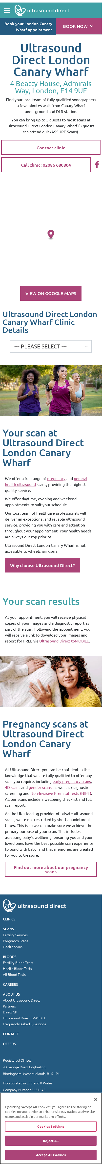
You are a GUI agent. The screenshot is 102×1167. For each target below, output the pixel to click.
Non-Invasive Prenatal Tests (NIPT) (60, 793)
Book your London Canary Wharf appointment (28, 26)
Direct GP (10, 1011)
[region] (51, 1128)
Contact (11, 1033)
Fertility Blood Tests (18, 962)
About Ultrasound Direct (21, 1000)
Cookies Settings (50, 1126)
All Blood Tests (14, 974)
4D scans (12, 787)
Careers (10, 984)
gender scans (40, 787)
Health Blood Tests (17, 968)
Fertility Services (15, 934)
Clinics (9, 919)
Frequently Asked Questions (24, 1023)
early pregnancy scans (72, 781)
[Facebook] (97, 164)
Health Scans (12, 946)
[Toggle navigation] (7, 10)
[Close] (95, 1099)
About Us (11, 994)
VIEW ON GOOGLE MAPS (50, 293)
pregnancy (56, 478)
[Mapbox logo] (12, 280)
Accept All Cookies (51, 1155)
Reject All (51, 1141)
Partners (9, 1006)
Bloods (10, 956)
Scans (8, 929)
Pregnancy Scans (15, 940)
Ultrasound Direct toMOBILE (64, 640)
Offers (9, 1043)
